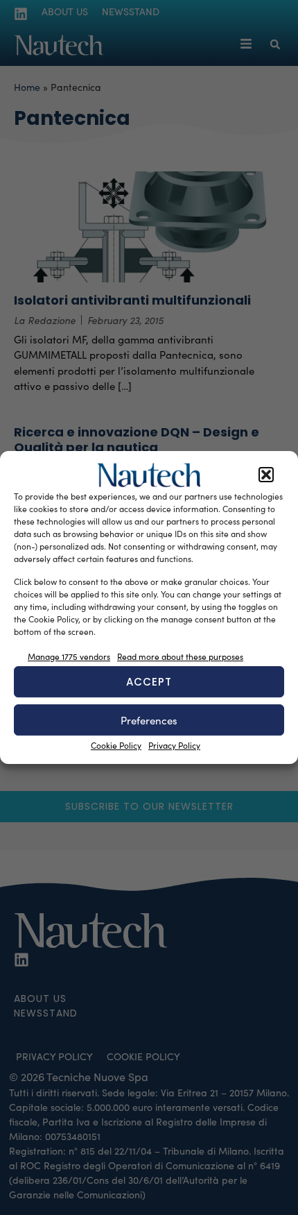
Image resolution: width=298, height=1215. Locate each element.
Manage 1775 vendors (69, 656)
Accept (149, 681)
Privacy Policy (174, 745)
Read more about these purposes (180, 656)
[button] (266, 475)
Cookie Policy (116, 745)
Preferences (149, 720)
